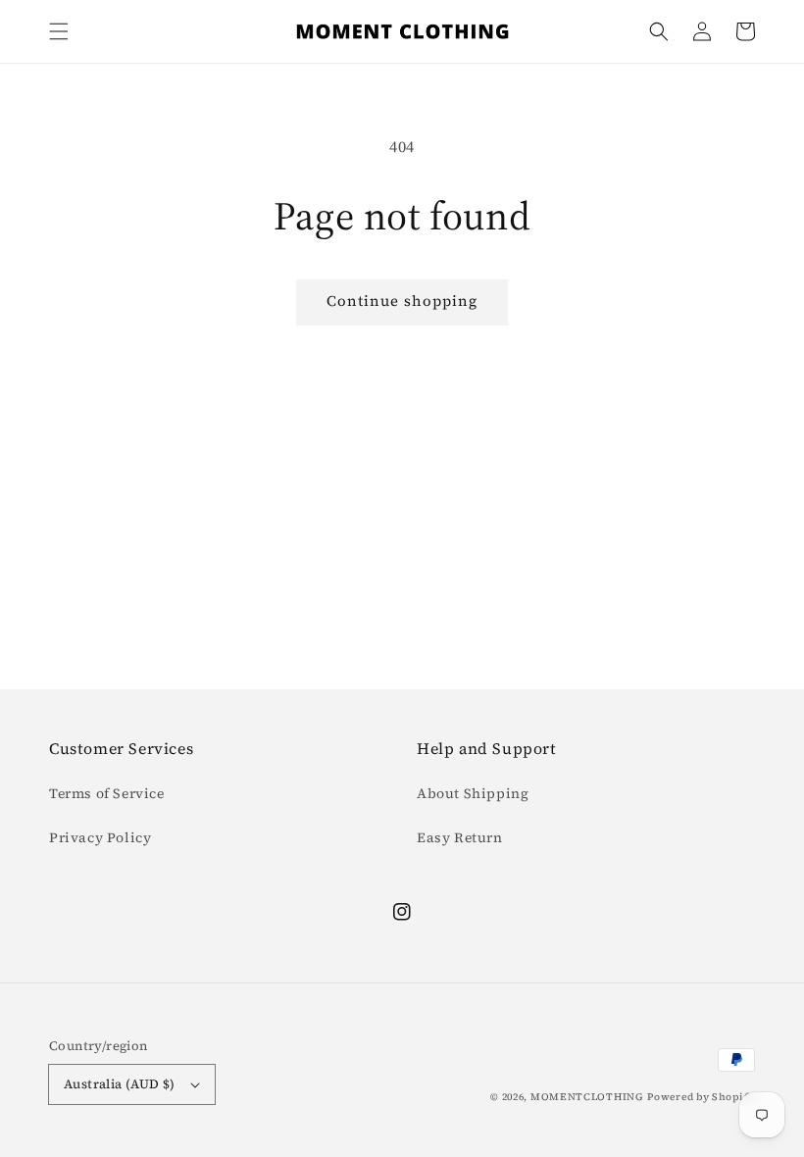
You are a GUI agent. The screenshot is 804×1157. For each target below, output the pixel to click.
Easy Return (460, 837)
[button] (58, 31)
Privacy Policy (100, 837)
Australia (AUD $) (120, 1084)
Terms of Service (107, 793)
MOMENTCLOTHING (587, 1096)
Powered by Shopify (701, 1096)
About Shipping (472, 793)
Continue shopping (402, 300)
